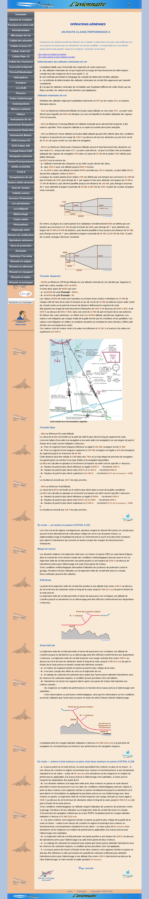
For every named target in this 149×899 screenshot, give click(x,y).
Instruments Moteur (21, 135)
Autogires (20, 83)
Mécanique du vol (21, 35)
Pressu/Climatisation (20, 72)
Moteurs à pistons (21, 109)
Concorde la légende (20, 67)
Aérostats (20, 251)
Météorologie (21, 214)
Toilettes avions (21, 193)
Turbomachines (21, 104)
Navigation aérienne (21, 156)
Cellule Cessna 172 (20, 46)
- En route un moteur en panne (52, 54)
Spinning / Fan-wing (21, 256)
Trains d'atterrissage (21, 98)
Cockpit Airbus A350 (21, 151)
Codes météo (21, 219)
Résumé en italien (21, 277)
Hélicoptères (21, 77)
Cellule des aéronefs (21, 40)
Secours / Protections (21, 198)
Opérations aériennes (21, 240)
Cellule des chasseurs (21, 62)
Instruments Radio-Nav (21, 130)
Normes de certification (21, 235)
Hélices (21, 114)
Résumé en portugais (21, 282)
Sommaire (20, 14)
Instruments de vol (21, 119)
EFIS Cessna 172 (20, 140)
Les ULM (21, 88)
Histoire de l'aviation (21, 20)
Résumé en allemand (20, 266)
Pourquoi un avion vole (21, 25)
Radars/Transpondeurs (21, 161)
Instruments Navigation (21, 125)
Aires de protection (20, 245)
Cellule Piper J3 (20, 56)
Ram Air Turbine (21, 188)
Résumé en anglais (20, 261)
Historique (81, 891)
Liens (69, 891)
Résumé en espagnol (21, 272)
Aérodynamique (21, 30)
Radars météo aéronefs (21, 182)
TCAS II (21, 172)
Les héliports (21, 209)
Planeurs (21, 93)
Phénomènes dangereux (21, 225)
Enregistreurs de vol (21, 177)
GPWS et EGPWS (20, 167)
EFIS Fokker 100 (21, 146)
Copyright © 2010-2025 (102, 891)
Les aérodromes (21, 203)
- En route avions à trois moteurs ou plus (56, 57)
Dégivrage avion (21, 230)
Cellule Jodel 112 (20, 51)
